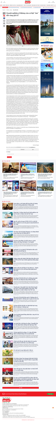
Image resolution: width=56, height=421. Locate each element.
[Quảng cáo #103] (47, 32)
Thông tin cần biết (16, 329)
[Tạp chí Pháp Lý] (28, 2)
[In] (4, 23)
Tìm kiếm (49, 2)
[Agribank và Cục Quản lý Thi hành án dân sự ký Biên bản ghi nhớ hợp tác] (7, 252)
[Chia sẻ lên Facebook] (4, 18)
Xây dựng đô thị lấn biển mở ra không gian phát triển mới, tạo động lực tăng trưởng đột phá (27, 193)
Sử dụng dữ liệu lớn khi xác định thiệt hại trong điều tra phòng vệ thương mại (25, 306)
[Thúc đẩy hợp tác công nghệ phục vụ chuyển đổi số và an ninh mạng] (7, 371)
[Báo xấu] (4, 26)
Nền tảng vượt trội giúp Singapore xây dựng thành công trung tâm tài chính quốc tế (26, 232)
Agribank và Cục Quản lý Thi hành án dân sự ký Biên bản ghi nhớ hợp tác (25, 250)
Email (1, 2)
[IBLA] (47, 15)
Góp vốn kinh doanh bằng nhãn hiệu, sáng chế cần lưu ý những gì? (26, 315)
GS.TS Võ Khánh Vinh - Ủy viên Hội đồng (18, 7)
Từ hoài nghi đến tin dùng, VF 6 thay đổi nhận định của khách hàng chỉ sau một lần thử (25, 333)
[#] (47, 80)
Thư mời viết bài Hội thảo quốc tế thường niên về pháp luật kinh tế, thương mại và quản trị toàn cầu (26, 298)
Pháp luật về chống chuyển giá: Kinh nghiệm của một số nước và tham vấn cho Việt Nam (26, 213)
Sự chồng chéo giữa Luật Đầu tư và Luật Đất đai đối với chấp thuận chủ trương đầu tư (45, 193)
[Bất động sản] (47, 98)
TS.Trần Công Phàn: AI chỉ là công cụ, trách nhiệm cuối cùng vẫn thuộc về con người (28, 175)
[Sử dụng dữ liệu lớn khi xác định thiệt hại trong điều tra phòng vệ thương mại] (7, 308)
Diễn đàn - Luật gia (16, 275)
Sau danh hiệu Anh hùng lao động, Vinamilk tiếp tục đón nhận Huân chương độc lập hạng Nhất (26, 324)
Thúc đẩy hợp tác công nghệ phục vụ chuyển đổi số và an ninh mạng (26, 369)
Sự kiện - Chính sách (16, 347)
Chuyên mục (53, 2)
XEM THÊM (20, 387)
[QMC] (47, 50)
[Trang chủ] (4, 16)
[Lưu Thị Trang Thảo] (47, 66)
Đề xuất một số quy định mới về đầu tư (23, 350)
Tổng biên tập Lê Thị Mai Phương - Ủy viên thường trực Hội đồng (33, 7)
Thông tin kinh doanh (16, 338)
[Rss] (53, 407)
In (33, 149)
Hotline (4, 2)
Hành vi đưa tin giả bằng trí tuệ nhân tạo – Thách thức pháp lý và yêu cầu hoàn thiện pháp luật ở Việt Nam (10, 193)
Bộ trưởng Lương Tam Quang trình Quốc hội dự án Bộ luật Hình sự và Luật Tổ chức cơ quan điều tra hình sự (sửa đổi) (26, 360)
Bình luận (4, 13)
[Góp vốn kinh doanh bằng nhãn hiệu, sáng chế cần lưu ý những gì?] (7, 317)
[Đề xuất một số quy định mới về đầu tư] (7, 352)
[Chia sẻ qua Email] (4, 21)
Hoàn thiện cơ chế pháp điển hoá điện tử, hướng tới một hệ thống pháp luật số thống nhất (10, 175)
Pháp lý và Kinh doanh (16, 302)
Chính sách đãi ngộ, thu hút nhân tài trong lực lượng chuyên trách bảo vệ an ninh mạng (25, 342)
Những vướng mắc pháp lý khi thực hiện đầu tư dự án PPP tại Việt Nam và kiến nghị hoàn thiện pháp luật (45, 175)
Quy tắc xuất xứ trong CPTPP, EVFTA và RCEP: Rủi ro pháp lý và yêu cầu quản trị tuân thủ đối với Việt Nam (26, 223)
